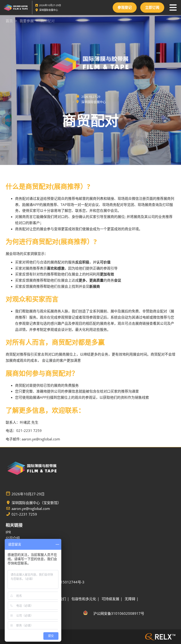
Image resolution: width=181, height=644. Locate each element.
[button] (125, 7)
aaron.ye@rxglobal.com (31, 508)
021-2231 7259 (24, 514)
